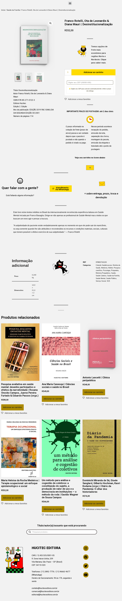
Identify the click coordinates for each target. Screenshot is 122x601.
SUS (108, 281)
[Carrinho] (90, 167)
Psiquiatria (114, 270)
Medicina (104, 268)
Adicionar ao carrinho (93, 72)
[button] (70, 3)
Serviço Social (101, 281)
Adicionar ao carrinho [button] (12, 407)
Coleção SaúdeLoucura (104, 265)
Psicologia (106, 270)
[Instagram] (86, 548)
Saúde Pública (111, 278)
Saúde (113, 273)
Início (3, 10)
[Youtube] (86, 574)
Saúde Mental (100, 278)
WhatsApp (36, 575)
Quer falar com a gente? (20, 188)
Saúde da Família (13, 10)
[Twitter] (86, 566)
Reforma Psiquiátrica (103, 273)
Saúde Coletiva (101, 276)
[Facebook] (86, 557)
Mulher (110, 268)
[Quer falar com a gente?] (20, 181)
